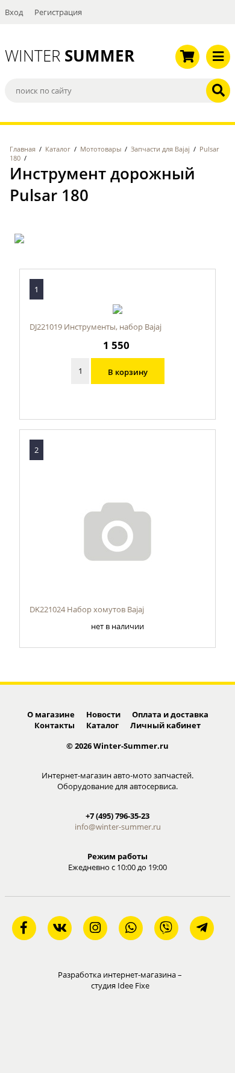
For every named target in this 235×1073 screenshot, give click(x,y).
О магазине (51, 714)
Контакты (54, 725)
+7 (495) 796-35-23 (117, 815)
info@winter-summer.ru (118, 826)
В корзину (128, 372)
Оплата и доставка (170, 714)
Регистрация (58, 12)
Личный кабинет (165, 725)
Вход (14, 12)
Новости (103, 714)
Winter (59, 55)
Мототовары (100, 148)
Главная (23, 148)
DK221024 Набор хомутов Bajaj (87, 609)
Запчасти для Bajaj (160, 148)
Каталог (57, 148)
